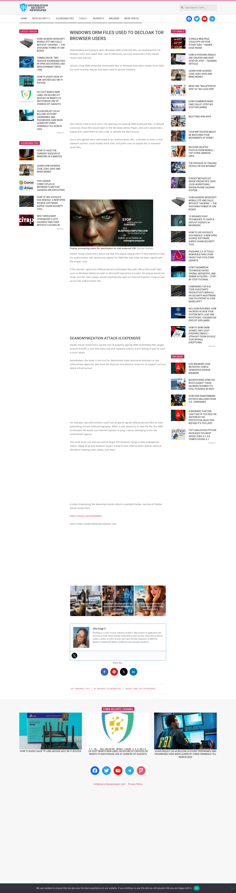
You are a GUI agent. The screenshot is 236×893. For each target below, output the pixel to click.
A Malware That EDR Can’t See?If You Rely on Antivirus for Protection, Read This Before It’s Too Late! (202, 417)
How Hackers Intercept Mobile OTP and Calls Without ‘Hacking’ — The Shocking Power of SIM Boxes (51, 45)
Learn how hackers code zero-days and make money (48, 168)
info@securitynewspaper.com (110, 784)
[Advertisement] (118, 98)
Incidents (101, 688)
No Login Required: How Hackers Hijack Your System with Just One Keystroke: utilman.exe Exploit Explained (202, 314)
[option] (86, 601)
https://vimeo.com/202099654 (86, 515)
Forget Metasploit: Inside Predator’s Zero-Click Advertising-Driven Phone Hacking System (203, 184)
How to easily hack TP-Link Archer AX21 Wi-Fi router (50, 80)
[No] (232, 888)
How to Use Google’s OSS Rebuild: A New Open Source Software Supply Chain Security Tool (51, 203)
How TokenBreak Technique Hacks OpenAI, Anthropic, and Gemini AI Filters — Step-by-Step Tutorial (203, 273)
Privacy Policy (135, 784)
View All (60, 132)
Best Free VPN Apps (200, 116)
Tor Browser (149, 688)
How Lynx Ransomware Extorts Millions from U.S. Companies (202, 399)
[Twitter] (74, 655)
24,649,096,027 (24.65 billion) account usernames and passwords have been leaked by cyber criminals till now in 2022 (50, 120)
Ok (196, 888)
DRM (135, 688)
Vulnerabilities (114, 688)
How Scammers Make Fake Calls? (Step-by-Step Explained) (201, 104)
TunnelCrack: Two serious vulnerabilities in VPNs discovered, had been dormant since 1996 (51, 64)
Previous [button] (67, 600)
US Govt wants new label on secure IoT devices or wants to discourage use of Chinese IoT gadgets (49, 98)
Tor (140, 688)
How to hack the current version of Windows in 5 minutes (49, 153)
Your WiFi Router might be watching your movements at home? (202, 135)
